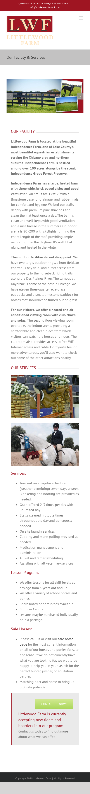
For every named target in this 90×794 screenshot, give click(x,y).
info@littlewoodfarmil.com (45, 7)
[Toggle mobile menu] (81, 18)
